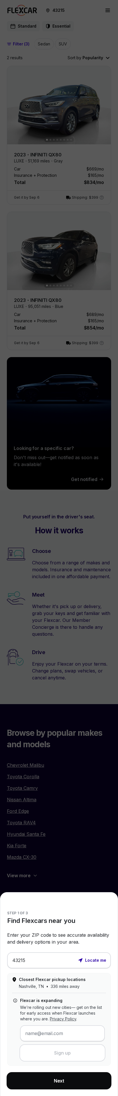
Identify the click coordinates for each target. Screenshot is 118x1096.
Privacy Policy (63, 1018)
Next (59, 1081)
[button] (92, 960)
